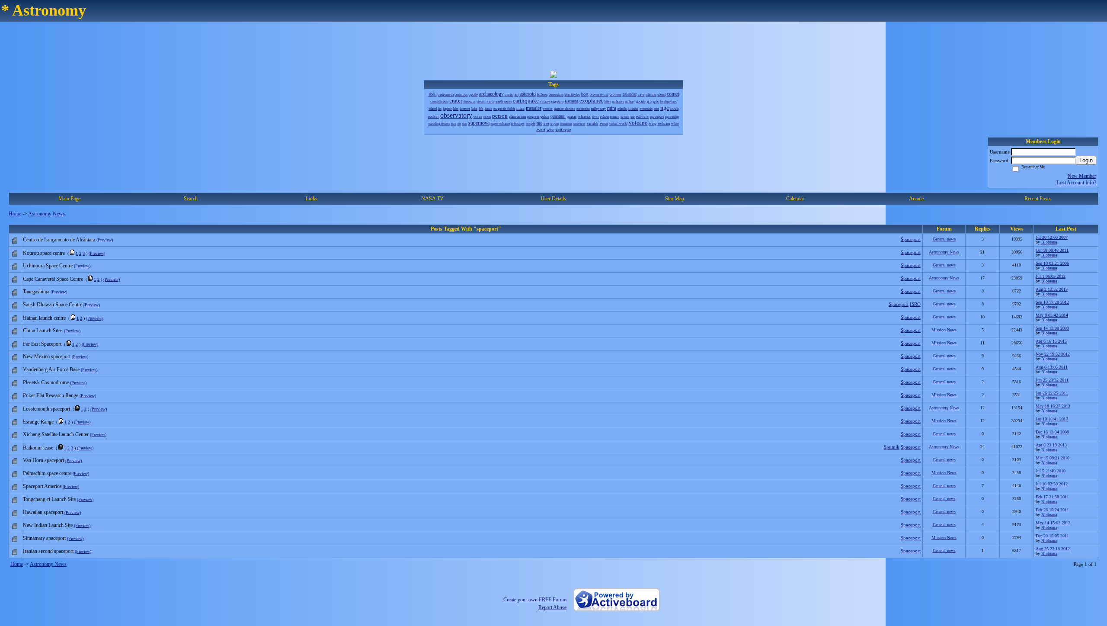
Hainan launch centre (44, 318)
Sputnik (891, 446)
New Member (1082, 176)
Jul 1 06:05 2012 (1050, 276)
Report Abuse (552, 607)
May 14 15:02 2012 (1053, 522)
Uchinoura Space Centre (48, 266)
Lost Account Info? (1076, 183)
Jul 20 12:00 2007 (1052, 237)
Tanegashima (36, 292)
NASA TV (432, 199)
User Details (553, 199)
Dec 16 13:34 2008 (1052, 432)
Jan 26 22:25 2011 (1052, 393)
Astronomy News (46, 214)
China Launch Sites (43, 330)
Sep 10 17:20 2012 (1052, 302)
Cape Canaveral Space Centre (53, 279)
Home (15, 214)
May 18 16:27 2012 (1053, 406)
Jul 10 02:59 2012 (1052, 484)
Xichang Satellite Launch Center (56, 434)
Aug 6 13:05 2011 (1052, 367)
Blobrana (1049, 242)
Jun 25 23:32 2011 (1052, 380)
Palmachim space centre (47, 473)
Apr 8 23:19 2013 (1051, 445)
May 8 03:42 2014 (1052, 315)
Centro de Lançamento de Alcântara (59, 240)
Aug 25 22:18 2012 (1053, 548)
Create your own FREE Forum (534, 600)
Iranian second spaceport (48, 551)
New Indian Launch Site (48, 525)
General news (944, 239)
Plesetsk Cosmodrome (46, 382)
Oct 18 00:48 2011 (1052, 250)
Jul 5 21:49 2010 (1050, 471)
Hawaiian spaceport (43, 512)
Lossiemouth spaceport (46, 409)
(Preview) (104, 240)
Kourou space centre (44, 253)
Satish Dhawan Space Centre (52, 305)
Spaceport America (42, 486)
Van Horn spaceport (43, 460)
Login (1086, 160)
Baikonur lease (38, 448)
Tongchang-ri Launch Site (49, 499)
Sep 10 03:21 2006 (1052, 263)
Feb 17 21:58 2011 (1052, 496)
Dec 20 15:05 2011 (1052, 535)
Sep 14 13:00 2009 (1052, 328)
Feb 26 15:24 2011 (1052, 509)
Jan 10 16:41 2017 (1052, 419)
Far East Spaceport (42, 344)
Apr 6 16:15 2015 (1051, 341)
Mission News (944, 329)
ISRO (915, 304)
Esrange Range (38, 422)
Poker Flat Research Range (50, 395)
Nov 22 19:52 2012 (1053, 354)
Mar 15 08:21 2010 (1052, 458)
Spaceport (911, 239)
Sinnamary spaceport (44, 538)
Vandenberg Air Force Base (51, 369)
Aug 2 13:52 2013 (1052, 289)
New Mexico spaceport (46, 356)
